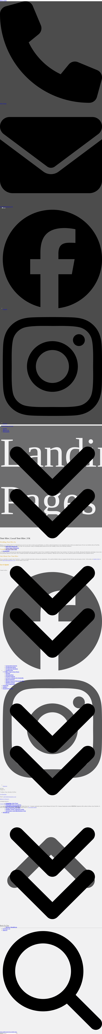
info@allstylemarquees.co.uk (6, 206)
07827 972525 (3, 103)
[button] (8, 1031)
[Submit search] (16, 1033)
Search (1, 1033)
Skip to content (3, 0)
